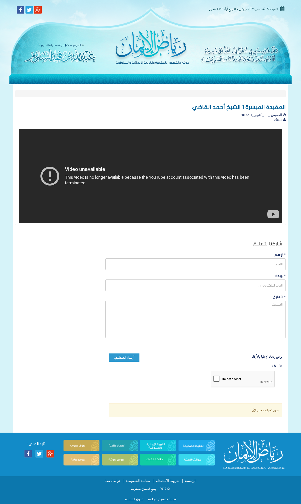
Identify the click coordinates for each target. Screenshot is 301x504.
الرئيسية (190, 481)
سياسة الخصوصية (138, 481)
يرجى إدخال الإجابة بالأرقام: (266, 356)
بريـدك (280, 276)
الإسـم (280, 254)
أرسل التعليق (124, 357)
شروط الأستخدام (167, 481)
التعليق (279, 297)
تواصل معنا (112, 481)
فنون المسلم (134, 499)
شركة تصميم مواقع (162, 499)
